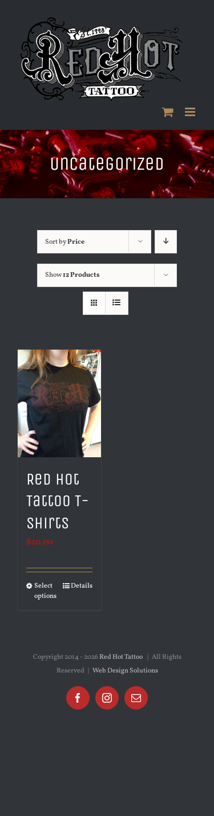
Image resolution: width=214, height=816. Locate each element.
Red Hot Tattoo (121, 657)
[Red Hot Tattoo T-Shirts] (59, 403)
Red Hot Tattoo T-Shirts (57, 501)
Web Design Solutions (125, 670)
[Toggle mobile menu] (191, 112)
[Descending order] (166, 241)
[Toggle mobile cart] (167, 112)
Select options (45, 591)
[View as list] (117, 303)
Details (81, 586)
